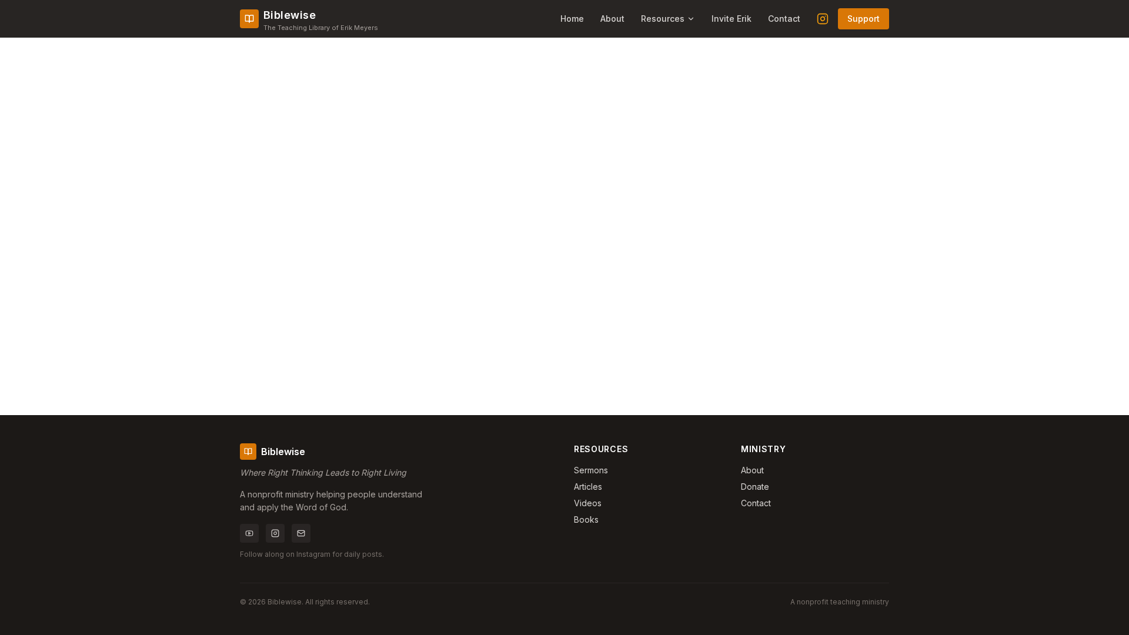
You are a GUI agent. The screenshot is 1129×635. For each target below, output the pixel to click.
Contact (784, 19)
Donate (755, 487)
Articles (588, 487)
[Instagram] (822, 18)
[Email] (301, 533)
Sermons (591, 470)
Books (586, 519)
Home (572, 19)
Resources (662, 19)
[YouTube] (249, 533)
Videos (588, 503)
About (612, 19)
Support (863, 19)
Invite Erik (731, 19)
